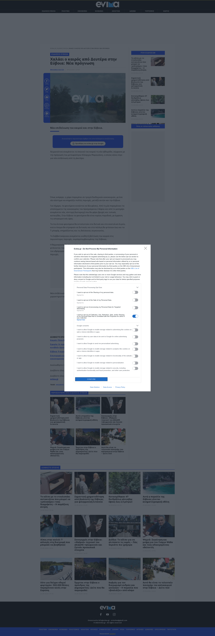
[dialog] (107, 318)
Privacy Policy (120, 387)
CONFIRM (91, 379)
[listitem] (107, 287)
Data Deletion (95, 387)
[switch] (135, 292)
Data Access (107, 387)
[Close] (146, 249)
